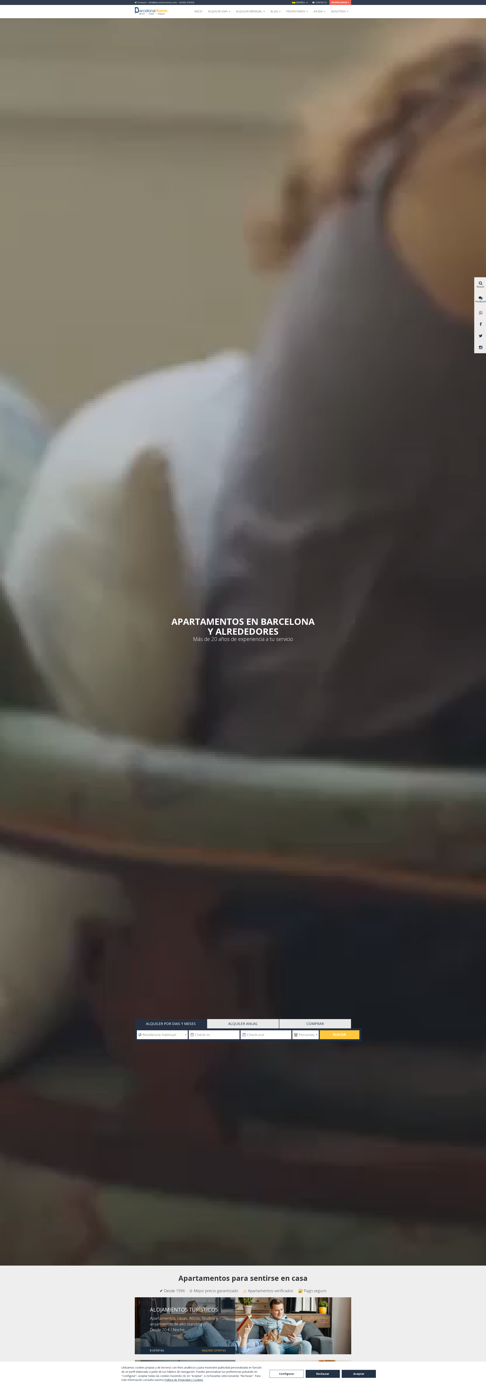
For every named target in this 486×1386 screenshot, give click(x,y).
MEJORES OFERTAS (214, 1350)
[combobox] (162, 1034)
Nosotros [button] (338, 11)
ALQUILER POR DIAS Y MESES (171, 1023)
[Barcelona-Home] (151, 8)
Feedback (480, 301)
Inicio (198, 11)
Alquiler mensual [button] (249, 11)
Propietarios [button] (339, 2)
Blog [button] (275, 11)
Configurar (286, 1374)
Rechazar (322, 1374)
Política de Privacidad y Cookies (183, 1380)
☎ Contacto (319, 2)
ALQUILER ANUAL (243, 1023)
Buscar (339, 1034)
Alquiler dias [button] (218, 11)
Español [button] (300, 2)
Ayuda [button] (318, 11)
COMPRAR (315, 1023)
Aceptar (358, 1374)
